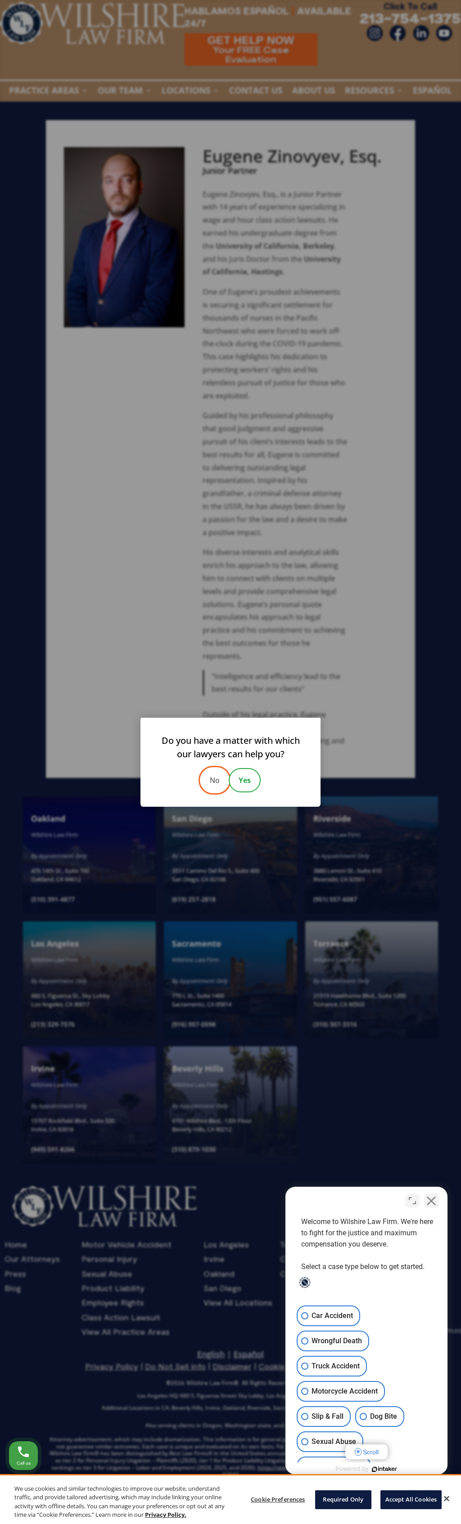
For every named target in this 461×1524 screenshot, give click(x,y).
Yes (245, 780)
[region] (230, 1499)
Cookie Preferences (278, 1499)
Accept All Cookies (411, 1499)
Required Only (343, 1499)
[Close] (446, 1498)
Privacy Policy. (165, 1515)
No (215, 780)
